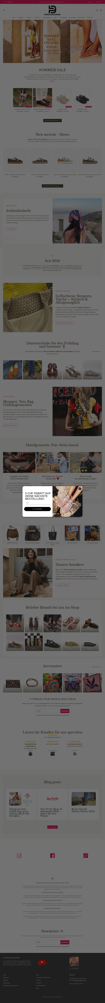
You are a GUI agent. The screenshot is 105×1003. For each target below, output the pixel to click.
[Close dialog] (80, 488)
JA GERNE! (38, 509)
